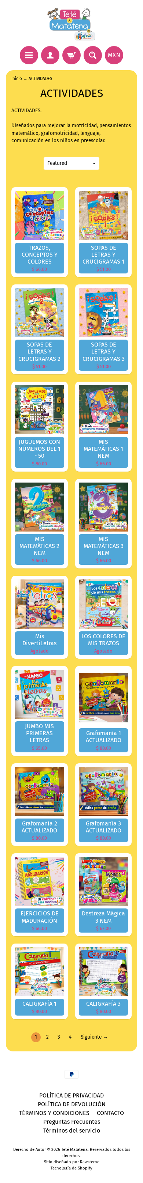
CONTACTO (110, 1113)
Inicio (16, 78)
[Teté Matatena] (71, 24)
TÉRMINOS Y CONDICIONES (54, 1113)
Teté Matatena (74, 1149)
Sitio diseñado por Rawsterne (71, 1162)
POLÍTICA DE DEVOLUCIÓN (72, 1104)
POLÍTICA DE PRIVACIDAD (71, 1095)
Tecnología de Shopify (71, 1168)
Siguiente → (94, 1037)
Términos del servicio (71, 1130)
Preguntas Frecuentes (71, 1121)
